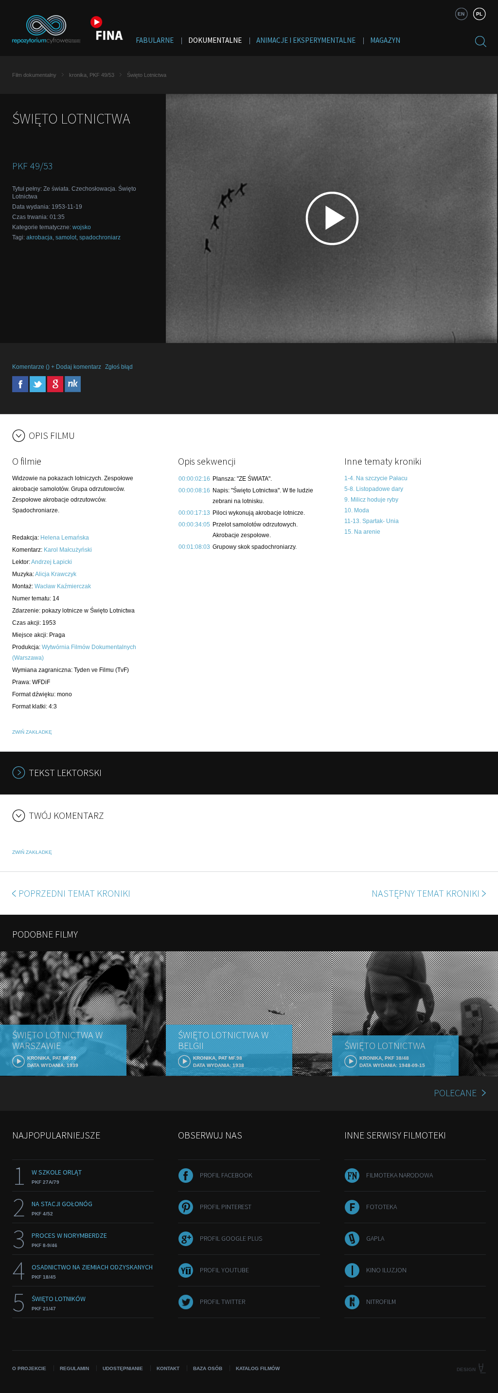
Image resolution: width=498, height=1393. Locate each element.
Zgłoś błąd (119, 366)
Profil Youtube (224, 1270)
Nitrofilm (381, 1301)
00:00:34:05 (194, 524)
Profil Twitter (222, 1301)
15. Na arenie (362, 531)
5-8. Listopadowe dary (373, 489)
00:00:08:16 (194, 490)
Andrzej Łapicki (51, 562)
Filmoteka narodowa (399, 1175)
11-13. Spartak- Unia (371, 521)
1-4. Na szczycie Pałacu (376, 478)
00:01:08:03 (194, 546)
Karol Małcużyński (68, 549)
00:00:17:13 (194, 512)
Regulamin (74, 1368)
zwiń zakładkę (32, 732)
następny (426, 893)
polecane (455, 1092)
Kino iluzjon (386, 1270)
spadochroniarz (100, 237)
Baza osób (207, 1368)
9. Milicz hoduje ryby (371, 499)
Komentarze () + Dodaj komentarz (56, 366)
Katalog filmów (258, 1368)
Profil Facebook (226, 1175)
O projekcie (29, 1368)
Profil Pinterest (225, 1206)
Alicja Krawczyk (55, 574)
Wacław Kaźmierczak (63, 586)
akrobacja (39, 237)
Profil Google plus (231, 1238)
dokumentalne (215, 40)
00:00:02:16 (194, 478)
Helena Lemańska (64, 537)
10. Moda (356, 510)
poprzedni (74, 893)
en (461, 14)
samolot (65, 237)
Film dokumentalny (34, 75)
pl (479, 14)
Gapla (375, 1238)
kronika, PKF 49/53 (91, 75)
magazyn (385, 40)
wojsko (81, 227)
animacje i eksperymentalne (306, 40)
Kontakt (168, 1368)
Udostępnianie (123, 1368)
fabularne (155, 40)
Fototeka (381, 1206)
